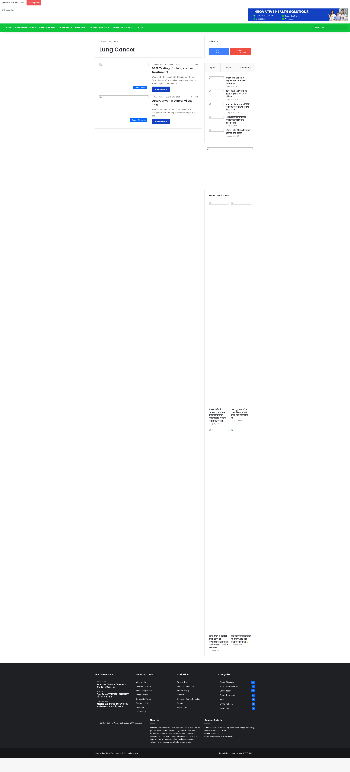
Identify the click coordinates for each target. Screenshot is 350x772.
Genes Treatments (123, 27)
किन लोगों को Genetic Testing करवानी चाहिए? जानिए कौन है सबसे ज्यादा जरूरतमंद (217, 415)
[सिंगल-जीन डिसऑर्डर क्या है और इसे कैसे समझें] (216, 134)
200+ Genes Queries (25, 27)
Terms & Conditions (185, 686)
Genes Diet (81, 27)
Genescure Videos (99, 27)
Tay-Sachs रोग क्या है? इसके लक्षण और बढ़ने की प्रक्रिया (236, 94)
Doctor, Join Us (142, 703)
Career (180, 703)
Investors (140, 707)
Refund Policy (183, 690)
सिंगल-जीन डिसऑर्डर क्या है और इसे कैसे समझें (238, 131)
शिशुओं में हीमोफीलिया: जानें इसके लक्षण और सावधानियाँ (236, 120)
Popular (212, 67)
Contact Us (141, 712)
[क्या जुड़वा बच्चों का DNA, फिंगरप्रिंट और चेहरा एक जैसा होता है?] (241, 304)
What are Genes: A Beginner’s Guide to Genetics (235, 80)
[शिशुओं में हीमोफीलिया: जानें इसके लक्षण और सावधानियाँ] (216, 121)
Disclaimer (181, 695)
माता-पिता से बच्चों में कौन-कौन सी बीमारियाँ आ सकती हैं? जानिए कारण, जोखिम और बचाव (218, 642)
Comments (245, 67)
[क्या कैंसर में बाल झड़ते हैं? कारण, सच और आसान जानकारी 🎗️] (241, 531)
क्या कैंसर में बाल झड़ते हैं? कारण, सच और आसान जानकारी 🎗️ (241, 639)
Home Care (182, 707)
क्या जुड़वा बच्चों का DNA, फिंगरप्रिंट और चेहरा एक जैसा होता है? (240, 413)
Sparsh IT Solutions (247, 753)
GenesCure (158, 64)
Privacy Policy (183, 682)
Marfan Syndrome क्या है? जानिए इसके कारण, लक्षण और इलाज (238, 107)
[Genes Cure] (8, 9)
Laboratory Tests (143, 686)
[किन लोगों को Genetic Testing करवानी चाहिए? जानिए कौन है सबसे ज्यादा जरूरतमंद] (218, 304)
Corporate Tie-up (143, 699)
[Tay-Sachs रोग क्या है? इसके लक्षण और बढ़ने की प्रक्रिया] (216, 95)
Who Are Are (141, 682)
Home (8, 27)
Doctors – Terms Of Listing (188, 699)
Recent (228, 67)
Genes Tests (65, 27)
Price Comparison (144, 690)
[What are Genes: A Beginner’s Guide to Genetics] (216, 81)
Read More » (161, 89)
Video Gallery (142, 695)
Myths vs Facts (226, 704)
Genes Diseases (47, 27)
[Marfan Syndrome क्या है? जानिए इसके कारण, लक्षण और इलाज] (216, 108)
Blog (140, 27)
